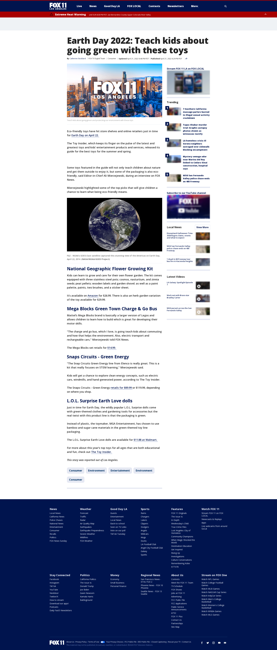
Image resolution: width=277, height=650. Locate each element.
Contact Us (176, 620)
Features (177, 509)
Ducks (144, 540)
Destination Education (181, 546)
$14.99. (111, 347)
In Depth (175, 520)
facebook (202, 642)
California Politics (88, 579)
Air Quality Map (87, 523)
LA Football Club (148, 544)
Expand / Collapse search (225, 6)
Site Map (175, 626)
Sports (145, 509)
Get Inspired (177, 549)
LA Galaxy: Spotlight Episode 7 (180, 283)
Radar (83, 520)
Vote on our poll (117, 530)
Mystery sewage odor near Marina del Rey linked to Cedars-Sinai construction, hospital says (195, 162)
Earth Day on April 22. (85, 135)
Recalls (53, 534)
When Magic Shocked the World (183, 541)
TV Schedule (177, 586)
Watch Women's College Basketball (213, 606)
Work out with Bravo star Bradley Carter (178, 296)
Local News (174, 227)
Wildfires (84, 537)
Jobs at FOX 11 (178, 593)
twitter (207, 642)
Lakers (144, 520)
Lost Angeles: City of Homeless (180, 531)
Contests (175, 579)
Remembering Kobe (180, 563)
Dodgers (145, 527)
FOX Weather (86, 540)
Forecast (84, 513)
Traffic (83, 516)
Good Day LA (118, 509)
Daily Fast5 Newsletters (61, 610)
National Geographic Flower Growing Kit (110, 269)
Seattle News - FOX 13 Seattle (151, 592)
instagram (213, 642)
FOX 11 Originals (179, 513)
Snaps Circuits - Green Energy (98, 357)
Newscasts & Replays (212, 519)
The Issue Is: (177, 516)
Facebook (54, 579)
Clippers (144, 523)
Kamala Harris (86, 596)
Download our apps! (59, 603)
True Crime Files (178, 527)
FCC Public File (178, 600)
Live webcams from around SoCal (214, 527)
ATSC (173, 613)
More (194, 6)
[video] (203, 285)
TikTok (53, 586)
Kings (143, 537)
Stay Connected (60, 575)
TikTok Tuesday (117, 534)
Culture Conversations (181, 560)
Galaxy (144, 551)
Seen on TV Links (118, 527)
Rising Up (175, 553)
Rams (143, 513)
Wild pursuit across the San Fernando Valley (179, 309)
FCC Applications (179, 603)
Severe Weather (87, 534)
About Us (177, 575)
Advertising (176, 596)
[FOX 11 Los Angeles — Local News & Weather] (59, 6)
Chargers (145, 516)
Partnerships (177, 623)
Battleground (86, 600)
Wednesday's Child (180, 523)
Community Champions (182, 536)
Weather (85, 509)
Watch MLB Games (211, 588)
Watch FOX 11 (210, 509)
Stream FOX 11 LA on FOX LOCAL (185, 68)
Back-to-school (117, 523)
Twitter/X (54, 596)
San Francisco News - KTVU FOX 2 (151, 580)
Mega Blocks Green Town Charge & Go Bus (112, 309)
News (53, 509)
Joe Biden (84, 589)
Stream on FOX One (214, 575)
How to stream (57, 600)
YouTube (54, 589)
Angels (144, 530)
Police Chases (56, 520)
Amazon (93, 295)
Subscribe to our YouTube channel (186, 193)
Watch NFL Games (210, 579)
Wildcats (145, 534)
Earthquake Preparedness (92, 530)
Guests (113, 513)
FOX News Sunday (58, 540)
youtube (219, 642)
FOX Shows (176, 589)
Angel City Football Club (152, 547)
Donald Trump (87, 586)
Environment (96, 470)
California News (57, 516)
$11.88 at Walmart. (146, 439)
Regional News (150, 575)
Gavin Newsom (87, 593)
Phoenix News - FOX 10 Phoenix (152, 586)
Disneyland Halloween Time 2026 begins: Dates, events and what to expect (180, 235)
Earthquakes (86, 527)
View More (202, 227)
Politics (53, 537)
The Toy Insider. (101, 452)
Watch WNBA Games (211, 611)
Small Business (117, 582)
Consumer (112, 58)
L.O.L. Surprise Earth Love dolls (99, 401)
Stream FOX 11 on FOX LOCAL (212, 514)
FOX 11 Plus (177, 616)
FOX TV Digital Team (97, 58)
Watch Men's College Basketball (211, 600)
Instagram (54, 582)
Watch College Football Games (212, 584)
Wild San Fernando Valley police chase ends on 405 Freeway (196, 178)
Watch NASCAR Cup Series (214, 592)
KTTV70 (175, 566)
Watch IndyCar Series (211, 595)
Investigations (177, 556)
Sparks (144, 554)
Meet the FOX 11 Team (182, 582)
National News (56, 523)
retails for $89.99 (121, 387)
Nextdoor (54, 593)
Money (114, 575)
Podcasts (54, 607)
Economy (114, 579)
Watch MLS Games (210, 614)
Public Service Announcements (179, 608)
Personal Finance (118, 586)
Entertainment (120, 470)
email (225, 642)
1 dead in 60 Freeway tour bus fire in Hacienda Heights (180, 260)
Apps (204, 522)
